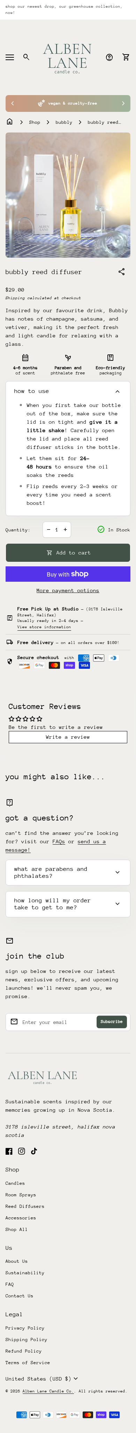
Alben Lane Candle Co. (48, 1391)
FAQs (59, 841)
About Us (17, 1261)
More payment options (68, 590)
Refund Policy (24, 1351)
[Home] (68, 57)
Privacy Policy (25, 1328)
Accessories (21, 1217)
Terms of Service (28, 1362)
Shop (34, 122)
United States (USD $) (43, 1379)
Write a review (68, 737)
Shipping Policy (26, 1339)
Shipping (15, 298)
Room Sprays (21, 1194)
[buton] (43, 1379)
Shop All (17, 1229)
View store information (44, 627)
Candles (15, 1183)
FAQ (10, 1284)
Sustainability (25, 1272)
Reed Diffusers (25, 1206)
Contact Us (19, 1295)
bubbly (64, 122)
